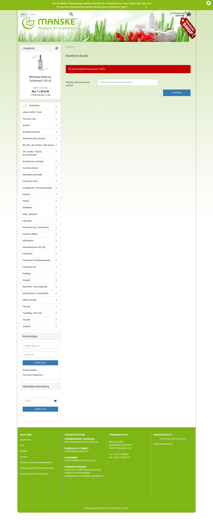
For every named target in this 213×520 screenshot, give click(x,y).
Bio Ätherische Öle (31, 132)
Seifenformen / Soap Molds (36, 293)
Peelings (27, 273)
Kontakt (23, 451)
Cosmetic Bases (30, 168)
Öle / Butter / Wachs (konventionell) (32, 153)
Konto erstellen (30, 370)
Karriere (23, 456)
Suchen (176, 92)
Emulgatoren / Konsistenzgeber (37, 188)
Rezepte (26, 280)
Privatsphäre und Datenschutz (34, 473)
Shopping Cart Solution (95, 508)
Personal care (29, 119)
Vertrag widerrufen (173, 439)
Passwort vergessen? (33, 375)
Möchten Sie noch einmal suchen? (78, 84)
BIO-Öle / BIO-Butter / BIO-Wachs (38, 145)
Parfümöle (27, 253)
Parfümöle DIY (29, 267)
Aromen (26, 125)
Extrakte (26, 194)
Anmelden (40, 363)
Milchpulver (28, 240)
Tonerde (26, 319)
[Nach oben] (204, 515)
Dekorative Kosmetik (32, 174)
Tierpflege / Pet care (32, 313)
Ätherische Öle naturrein (34, 138)
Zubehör (26, 326)
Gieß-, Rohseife (30, 214)
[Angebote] (56, 48)
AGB (22, 445)
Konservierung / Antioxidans (36, 227)
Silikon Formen (30, 300)
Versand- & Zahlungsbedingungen (36, 462)
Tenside (26, 306)
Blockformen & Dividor (33, 161)
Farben (26, 201)
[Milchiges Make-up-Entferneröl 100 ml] (40, 63)
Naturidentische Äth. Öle (34, 247)
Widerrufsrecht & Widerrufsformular (37, 468)
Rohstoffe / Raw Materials (35, 286)
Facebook (69, 466)
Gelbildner (27, 207)
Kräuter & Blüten (30, 234)
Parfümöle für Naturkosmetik (36, 260)
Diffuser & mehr (30, 181)
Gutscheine (34, 105)
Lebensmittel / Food (32, 112)
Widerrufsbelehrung (163, 444)
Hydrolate (27, 221)
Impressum (25, 439)
